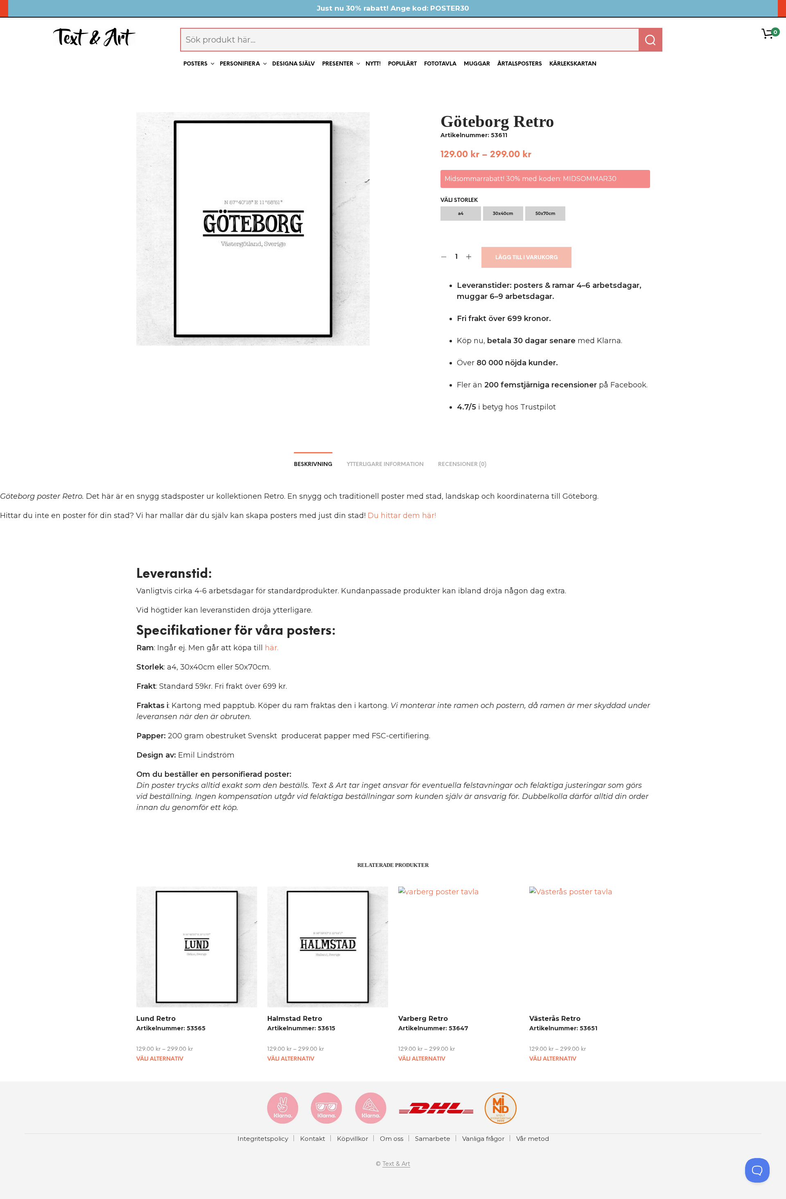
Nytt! (373, 64)
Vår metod (532, 1138)
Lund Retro (156, 1019)
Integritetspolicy (262, 1138)
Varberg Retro (423, 1019)
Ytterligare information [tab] (385, 464)
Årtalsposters (519, 64)
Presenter (337, 64)
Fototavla (440, 64)
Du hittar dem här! (402, 515)
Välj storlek (459, 200)
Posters (195, 64)
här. (271, 647)
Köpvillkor (352, 1138)
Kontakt (312, 1138)
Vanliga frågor (483, 1138)
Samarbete (432, 1138)
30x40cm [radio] (503, 213)
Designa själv (293, 64)
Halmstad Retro (294, 1019)
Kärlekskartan (572, 64)
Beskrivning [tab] (313, 464)
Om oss (391, 1138)
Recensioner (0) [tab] (462, 464)
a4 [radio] (460, 213)
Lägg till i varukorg (526, 257)
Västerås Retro (554, 1019)
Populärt (402, 64)
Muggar (477, 64)
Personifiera (240, 64)
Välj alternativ (159, 1059)
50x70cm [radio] (545, 213)
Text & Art (396, 1164)
